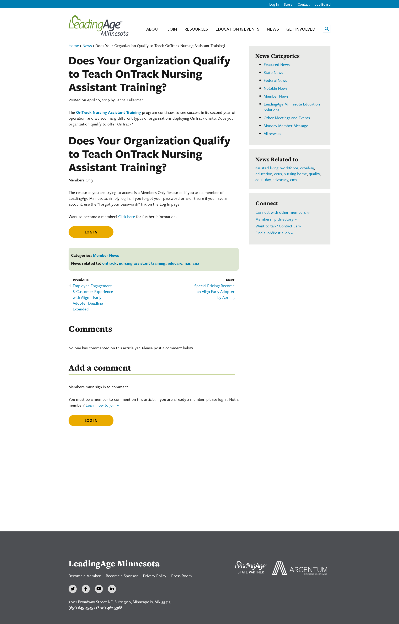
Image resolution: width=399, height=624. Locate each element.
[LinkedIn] (112, 589)
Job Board (322, 4)
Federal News (275, 80)
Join (172, 29)
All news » (272, 133)
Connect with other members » (282, 212)
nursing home (295, 173)
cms (293, 179)
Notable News (275, 88)
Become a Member (85, 575)
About (153, 29)
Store (288, 4)
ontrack (109, 263)
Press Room (181, 575)
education (263, 173)
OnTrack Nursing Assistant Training (108, 112)
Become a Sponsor (122, 575)
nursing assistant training (142, 263)
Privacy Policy (154, 575)
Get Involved (300, 29)
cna (196, 263)
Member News (106, 255)
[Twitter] (73, 589)
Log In (274, 4)
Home (74, 45)
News (273, 29)
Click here (126, 216)
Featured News (277, 64)
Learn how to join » (102, 405)
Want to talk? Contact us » (278, 226)
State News (273, 72)
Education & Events (237, 29)
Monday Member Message (286, 125)
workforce (289, 168)
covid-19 (307, 168)
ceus (278, 173)
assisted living (266, 168)
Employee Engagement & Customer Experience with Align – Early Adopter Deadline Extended (93, 297)
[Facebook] (86, 589)
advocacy (280, 179)
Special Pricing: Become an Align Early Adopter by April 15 (214, 291)
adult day (263, 179)
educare (175, 263)
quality (314, 173)
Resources (196, 29)
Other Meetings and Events (287, 117)
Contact (304, 4)
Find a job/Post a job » (274, 233)
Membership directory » (276, 219)
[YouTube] (99, 589)
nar (187, 263)
